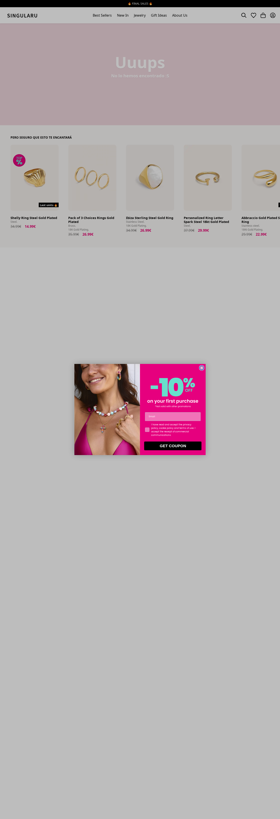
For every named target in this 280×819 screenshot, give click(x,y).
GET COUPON (173, 446)
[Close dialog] (202, 368)
